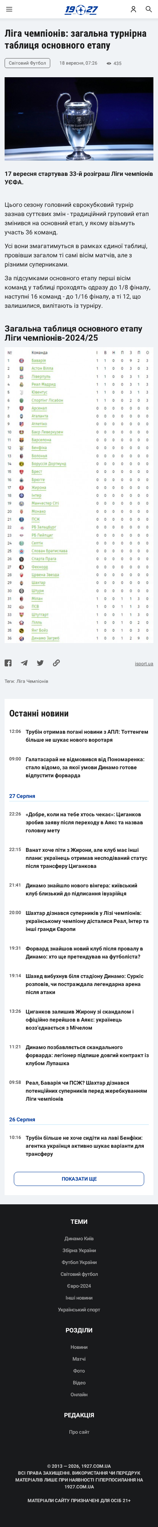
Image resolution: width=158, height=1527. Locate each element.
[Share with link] (56, 664)
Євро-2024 (79, 1286)
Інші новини (79, 1298)
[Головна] (79, 9)
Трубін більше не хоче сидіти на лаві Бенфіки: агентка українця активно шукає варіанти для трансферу (85, 1146)
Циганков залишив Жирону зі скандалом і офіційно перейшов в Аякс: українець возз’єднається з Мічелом (80, 1020)
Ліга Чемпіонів (32, 681)
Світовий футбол (79, 1274)
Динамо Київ (79, 1238)
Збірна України (79, 1250)
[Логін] (133, 9)
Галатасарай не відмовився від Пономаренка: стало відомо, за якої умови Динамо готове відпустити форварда (85, 767)
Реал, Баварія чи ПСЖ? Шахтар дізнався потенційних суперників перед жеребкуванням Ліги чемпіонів (86, 1091)
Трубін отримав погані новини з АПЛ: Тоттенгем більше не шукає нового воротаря (87, 736)
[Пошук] (149, 9)
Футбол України (79, 1262)
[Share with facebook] (8, 664)
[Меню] (17, 9)
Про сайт (79, 1432)
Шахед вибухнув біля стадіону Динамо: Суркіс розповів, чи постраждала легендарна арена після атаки (84, 984)
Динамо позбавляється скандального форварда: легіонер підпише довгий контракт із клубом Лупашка (87, 1055)
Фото (79, 1371)
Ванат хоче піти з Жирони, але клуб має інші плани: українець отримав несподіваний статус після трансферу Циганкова (86, 858)
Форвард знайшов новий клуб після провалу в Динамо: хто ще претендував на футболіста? (84, 952)
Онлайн (79, 1394)
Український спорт (79, 1310)
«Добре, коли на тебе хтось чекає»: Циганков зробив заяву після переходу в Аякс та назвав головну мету (84, 822)
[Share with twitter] (40, 664)
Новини (79, 1347)
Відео (79, 1383)
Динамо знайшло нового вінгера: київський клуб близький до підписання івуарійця (81, 889)
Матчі (79, 1359)
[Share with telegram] (24, 664)
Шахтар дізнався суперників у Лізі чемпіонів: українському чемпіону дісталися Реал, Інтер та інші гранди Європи (87, 921)
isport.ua (144, 663)
